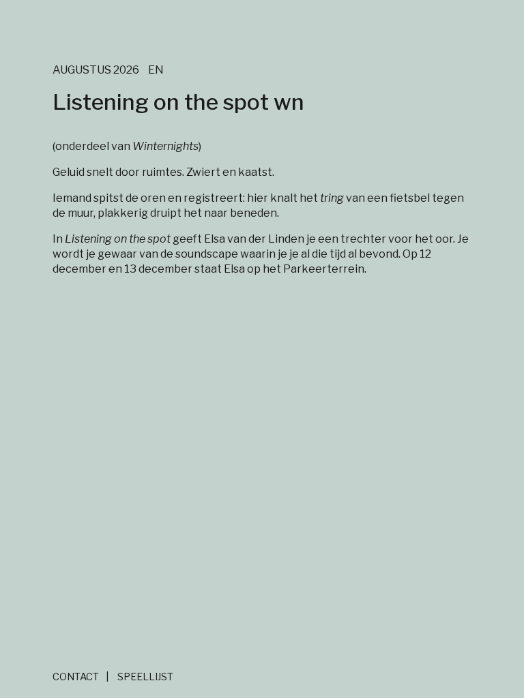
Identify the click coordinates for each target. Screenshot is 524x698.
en (156, 69)
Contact (76, 677)
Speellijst (145, 677)
